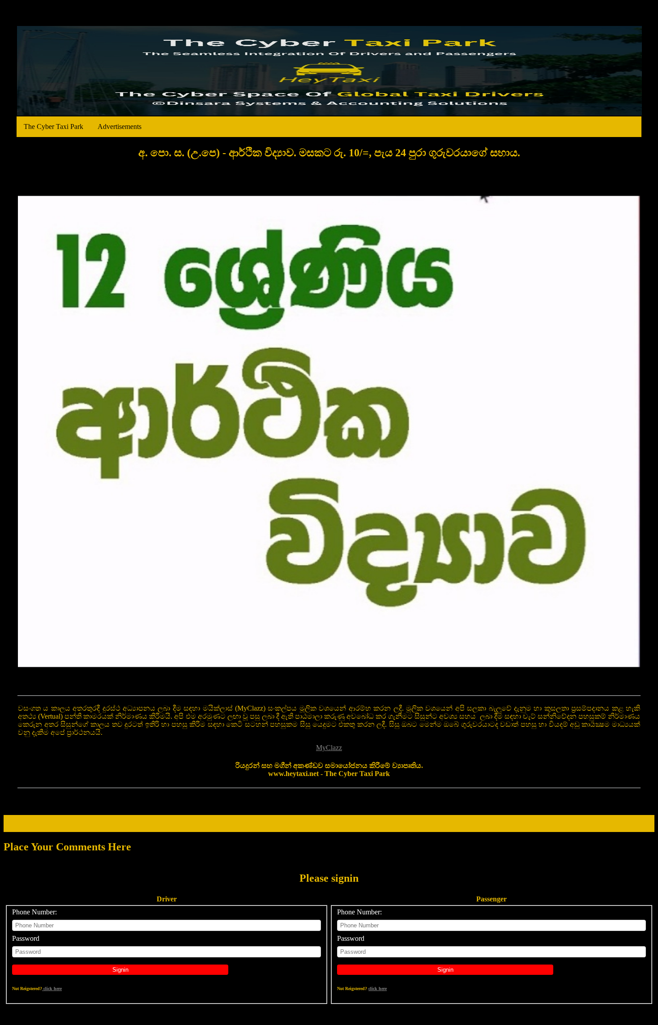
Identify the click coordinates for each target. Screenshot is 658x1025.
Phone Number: (34, 912)
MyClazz (329, 747)
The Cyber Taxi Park (53, 126)
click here (52, 988)
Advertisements (119, 126)
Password (25, 938)
